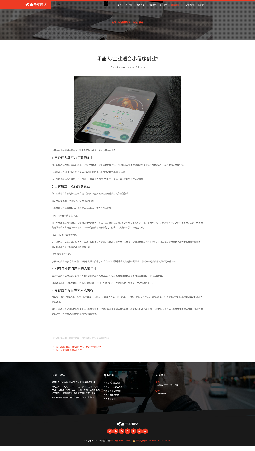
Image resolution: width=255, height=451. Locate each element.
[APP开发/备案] (145, 431)
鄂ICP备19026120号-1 (121, 440)
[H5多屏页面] (134, 431)
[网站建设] (110, 431)
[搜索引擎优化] (128, 431)
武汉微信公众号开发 (112, 391)
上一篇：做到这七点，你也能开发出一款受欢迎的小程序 (77, 347)
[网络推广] (139, 431)
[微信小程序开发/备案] (122, 431)
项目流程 (152, 5)
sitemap (167, 440)
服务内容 (140, 5)
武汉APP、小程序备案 (113, 387)
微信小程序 (138, 22)
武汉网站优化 (109, 399)
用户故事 (190, 5)
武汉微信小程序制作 (112, 383)
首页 (120, 5)
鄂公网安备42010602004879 (149, 440)
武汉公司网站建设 (111, 395)
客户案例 (163, 5)
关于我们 (129, 5)
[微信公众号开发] (116, 431)
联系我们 (201, 5)
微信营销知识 (176, 5)
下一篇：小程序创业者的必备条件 (67, 350)
